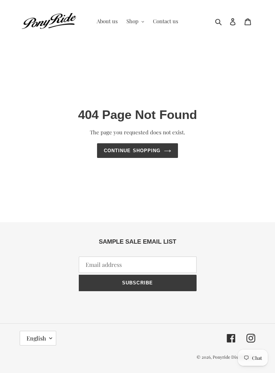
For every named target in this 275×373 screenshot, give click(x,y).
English (36, 338)
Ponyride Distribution (234, 357)
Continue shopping (132, 150)
